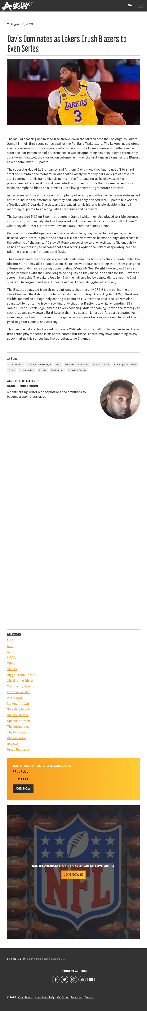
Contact (89, 997)
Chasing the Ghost (20, 680)
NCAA (11, 657)
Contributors (15, 364)
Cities (11, 370)
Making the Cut (18, 703)
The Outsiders (17, 732)
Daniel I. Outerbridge (39, 364)
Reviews (13, 744)
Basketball (57, 370)
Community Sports (20, 686)
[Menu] (141, 5)
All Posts (14, 634)
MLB (10, 652)
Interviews (14, 698)
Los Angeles (27, 370)
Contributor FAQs (45, 997)
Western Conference (76, 364)
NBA (58, 364)
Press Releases (18, 749)
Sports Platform (19, 721)
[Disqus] (73, 478)
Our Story (63, 997)
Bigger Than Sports (21, 675)
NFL (10, 646)
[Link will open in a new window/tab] (56, 979)
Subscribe (76, 997)
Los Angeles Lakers (125, 364)
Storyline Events (77, 370)
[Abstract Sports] (17, 6)
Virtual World (16, 738)
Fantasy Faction (18, 692)
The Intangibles (18, 726)
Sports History (18, 715)
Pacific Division (101, 364)
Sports (42, 370)
